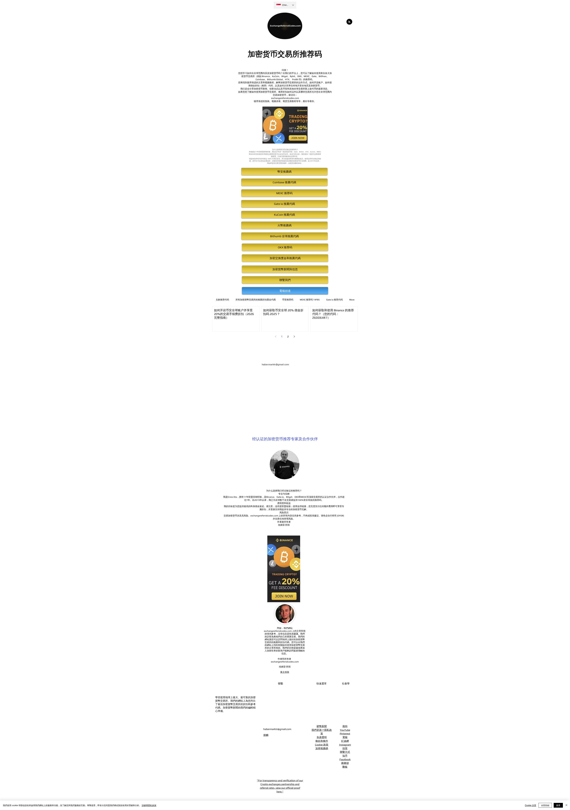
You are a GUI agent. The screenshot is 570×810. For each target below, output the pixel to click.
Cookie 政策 (321, 744)
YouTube (345, 730)
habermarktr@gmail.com (275, 364)
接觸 (265, 735)
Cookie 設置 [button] (530, 805)
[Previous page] (275, 336)
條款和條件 (321, 740)
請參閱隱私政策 (149, 805)
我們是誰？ (318, 730)
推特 (344, 726)
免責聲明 (322, 737)
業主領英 (284, 672)
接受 (558, 805)
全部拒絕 (545, 805)
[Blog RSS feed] (349, 22)
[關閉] (566, 805)
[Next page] (294, 336)
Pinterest (345, 733)
